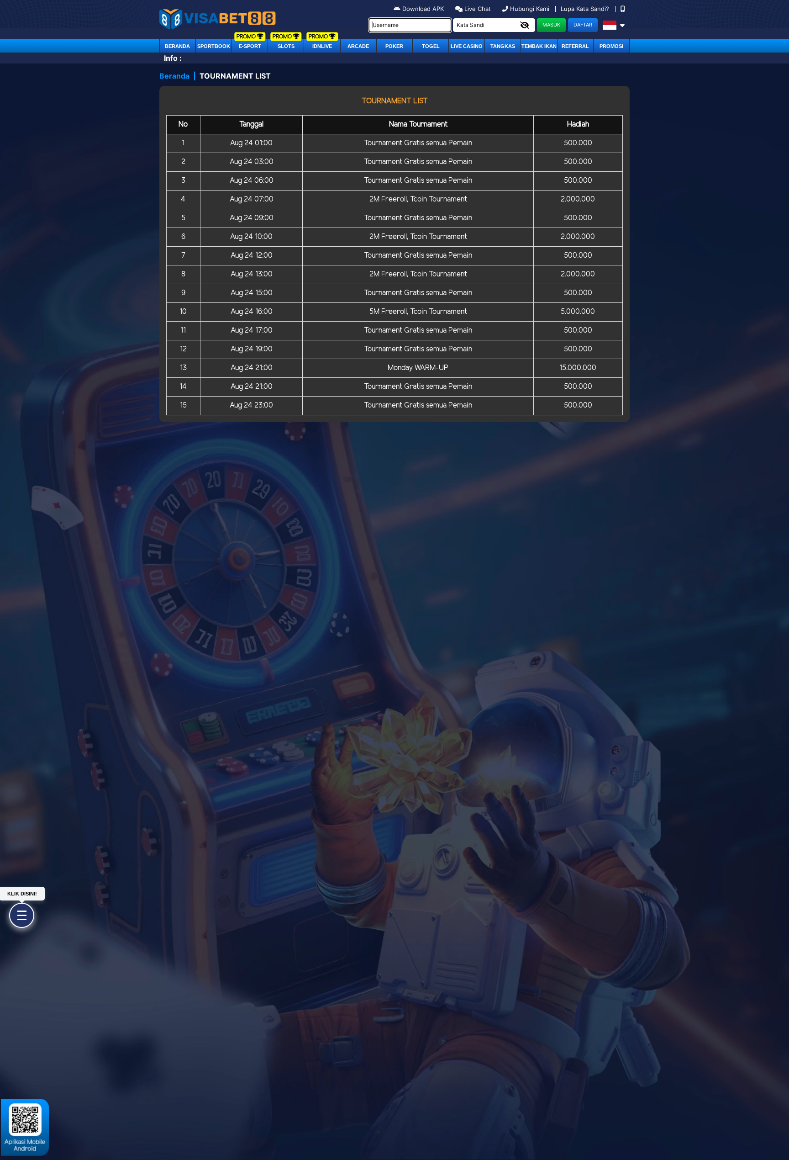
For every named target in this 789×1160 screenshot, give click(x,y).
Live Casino (467, 46)
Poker (394, 46)
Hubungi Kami (529, 8)
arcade (358, 46)
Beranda (177, 46)
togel (431, 46)
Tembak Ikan (539, 46)
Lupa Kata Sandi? (586, 8)
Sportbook (213, 46)
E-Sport (250, 46)
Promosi (611, 46)
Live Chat (477, 8)
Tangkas (502, 46)
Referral (575, 46)
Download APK (423, 8)
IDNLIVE (322, 46)
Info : (173, 58)
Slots (286, 46)
